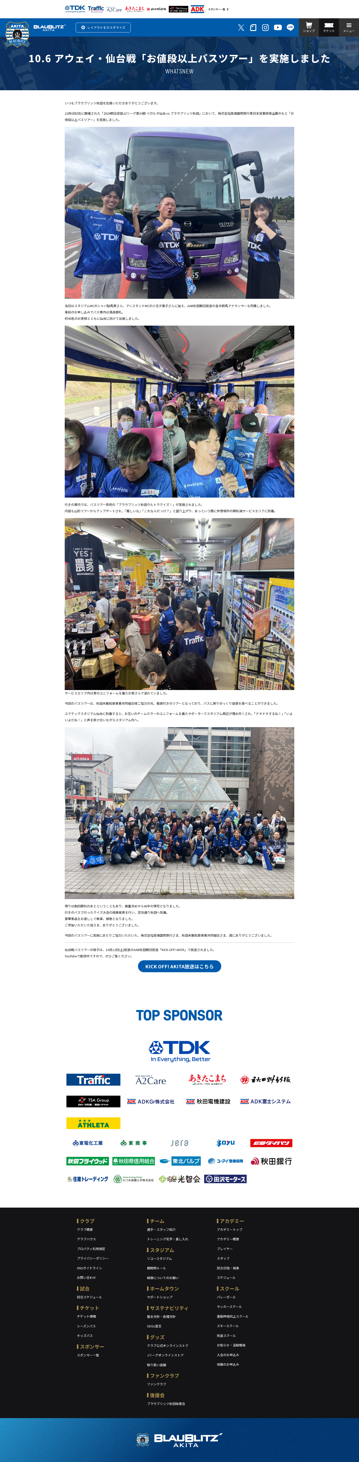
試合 (85, 1288)
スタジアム (162, 1249)
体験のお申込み (228, 1364)
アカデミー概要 (228, 1239)
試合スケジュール (89, 1297)
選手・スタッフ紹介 (161, 1229)
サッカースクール (229, 1306)
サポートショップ (159, 1297)
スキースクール (228, 1325)
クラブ (87, 1220)
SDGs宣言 (154, 1326)
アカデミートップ (229, 1229)
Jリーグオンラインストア (165, 1355)
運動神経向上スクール (233, 1316)
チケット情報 (86, 1316)
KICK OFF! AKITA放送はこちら (179, 966)
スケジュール (226, 1277)
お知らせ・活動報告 (231, 1345)
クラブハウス (86, 1239)
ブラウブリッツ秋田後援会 (166, 1403)
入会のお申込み (228, 1354)
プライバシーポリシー (93, 1258)
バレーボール (226, 1297)
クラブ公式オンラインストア (167, 1345)
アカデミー (232, 1220)
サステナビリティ (169, 1308)
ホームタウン (164, 1288)
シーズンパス (86, 1326)
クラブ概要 (85, 1229)
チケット (89, 1307)
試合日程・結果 (228, 1268)
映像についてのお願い (163, 1277)
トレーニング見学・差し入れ (167, 1239)
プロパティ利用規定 (91, 1248)
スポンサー (92, 1346)
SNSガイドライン (89, 1268)
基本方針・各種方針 (161, 1316)
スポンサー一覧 (216, 9)
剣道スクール (226, 1335)
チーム (157, 1220)
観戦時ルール (156, 1268)
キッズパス (85, 1335)
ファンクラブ (164, 1375)
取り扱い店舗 (156, 1364)
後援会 (157, 1395)
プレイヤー (225, 1248)
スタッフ (223, 1258)
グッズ (157, 1337)
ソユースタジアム (159, 1258)
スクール (229, 1288)
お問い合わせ (86, 1277)
